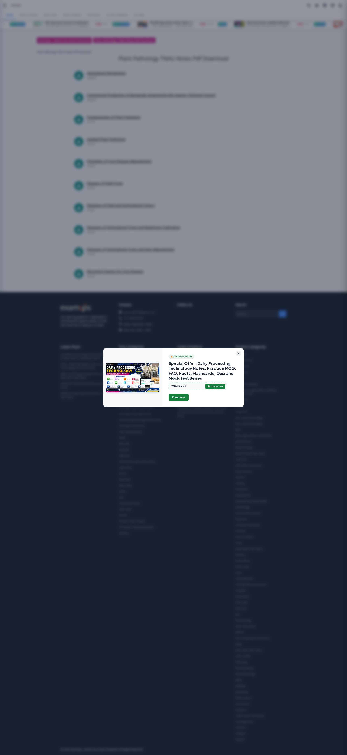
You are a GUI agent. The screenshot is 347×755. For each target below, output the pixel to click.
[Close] (238, 353)
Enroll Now (178, 397)
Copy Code (217, 386)
